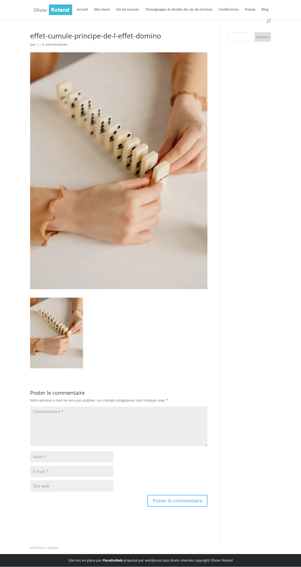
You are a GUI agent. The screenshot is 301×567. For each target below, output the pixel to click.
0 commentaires (54, 44)
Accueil (82, 10)
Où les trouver (127, 10)
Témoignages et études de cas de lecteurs (179, 10)
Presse (250, 10)
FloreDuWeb (113, 560)
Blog (265, 10)
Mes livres (102, 10)
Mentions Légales (44, 547)
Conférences (229, 10)
